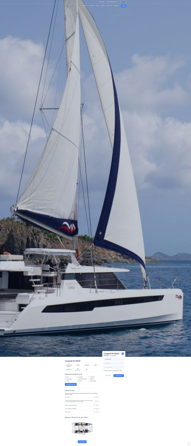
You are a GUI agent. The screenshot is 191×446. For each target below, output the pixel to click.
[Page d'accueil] (70, 6)
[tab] (84, 434)
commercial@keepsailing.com (112, 1)
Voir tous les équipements (70, 384)
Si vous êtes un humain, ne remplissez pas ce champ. (113, 370)
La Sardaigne (113, 355)
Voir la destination (82, 441)
